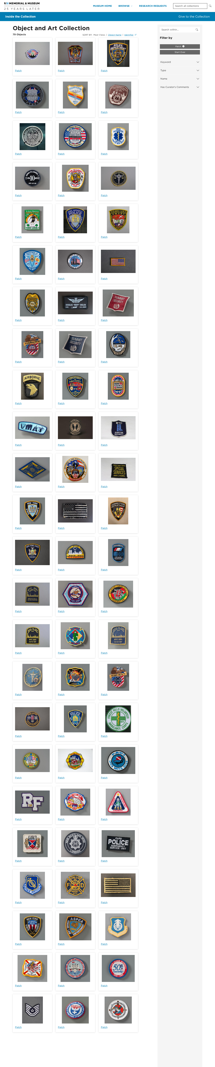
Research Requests (153, 6)
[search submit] (197, 30)
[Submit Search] (210, 6)
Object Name (114, 35)
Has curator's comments (174, 87)
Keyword (165, 62)
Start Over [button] (180, 52)
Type (163, 70)
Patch (18, 70)
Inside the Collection (20, 16)
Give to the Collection (194, 16)
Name (163, 78)
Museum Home (102, 6)
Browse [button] (124, 6)
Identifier (129, 35)
